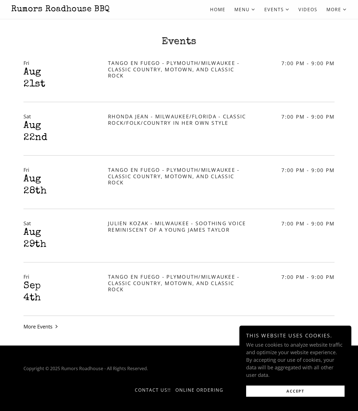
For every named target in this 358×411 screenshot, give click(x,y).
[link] (95, 9)
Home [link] (217, 9)
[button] (244, 9)
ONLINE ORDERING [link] (199, 390)
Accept (295, 391)
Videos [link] (307, 9)
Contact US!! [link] (153, 390)
